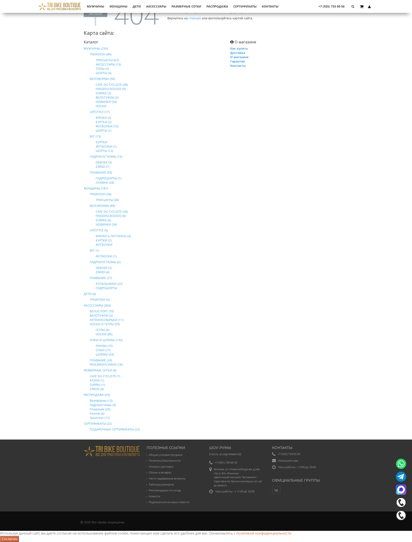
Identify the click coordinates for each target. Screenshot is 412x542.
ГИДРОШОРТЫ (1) (108, 178)
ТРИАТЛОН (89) (100, 54)
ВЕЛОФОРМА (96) (102, 79)
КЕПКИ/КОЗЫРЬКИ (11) (106, 320)
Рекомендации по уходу (165, 490)
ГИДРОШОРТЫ (106, 288)
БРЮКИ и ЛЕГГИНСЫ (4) (113, 236)
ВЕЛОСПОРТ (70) (102, 311)
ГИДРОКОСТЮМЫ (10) (106, 156)
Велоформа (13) (101, 400)
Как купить (239, 48)
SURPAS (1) (97, 385)
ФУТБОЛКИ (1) (106, 146)
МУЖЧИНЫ (95, 6)
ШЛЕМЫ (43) (105, 354)
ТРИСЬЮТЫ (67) (107, 60)
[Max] (401, 489)
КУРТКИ (101, 142)
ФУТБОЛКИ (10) (107, 126)
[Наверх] (400, 530)
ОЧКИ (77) (103, 350)
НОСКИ (101, 106)
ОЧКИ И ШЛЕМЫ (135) (106, 340)
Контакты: (282, 448)
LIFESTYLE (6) (99, 230)
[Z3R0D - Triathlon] (59, 4)
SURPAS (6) (103, 220)
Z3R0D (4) (102, 272)
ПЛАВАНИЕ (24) (101, 360)
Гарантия (237, 61)
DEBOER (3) (104, 162)
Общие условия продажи (165, 455)
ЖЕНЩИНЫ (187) (96, 188)
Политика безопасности (165, 461)
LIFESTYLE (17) (100, 112)
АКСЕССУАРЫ (156, 6)
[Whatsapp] (401, 464)
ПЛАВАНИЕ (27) (101, 278)
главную (195, 18)
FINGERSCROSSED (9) (111, 89)
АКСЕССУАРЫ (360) (97, 305)
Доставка (237, 53)
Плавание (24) (100, 409)
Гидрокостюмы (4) (103, 405)
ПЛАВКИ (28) (105, 182)
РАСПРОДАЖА (217, 6)
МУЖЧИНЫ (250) (96, 48)
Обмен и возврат (160, 472)
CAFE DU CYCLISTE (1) (105, 376)
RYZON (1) (97, 380)
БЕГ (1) (94, 250)
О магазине (239, 57)
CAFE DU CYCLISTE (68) (112, 84)
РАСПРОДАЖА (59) (97, 395)
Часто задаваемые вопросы (167, 478)
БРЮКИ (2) (103, 118)
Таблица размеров (161, 484)
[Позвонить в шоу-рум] (401, 515)
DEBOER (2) (104, 268)
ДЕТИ (137, 6)
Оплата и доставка (161, 467)
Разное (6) (97, 413)
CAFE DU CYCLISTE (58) (112, 211)
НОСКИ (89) (104, 334)
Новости (154, 496)
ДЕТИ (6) (90, 294)
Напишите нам (288, 461)
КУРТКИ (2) (104, 122)
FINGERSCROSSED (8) (111, 216)
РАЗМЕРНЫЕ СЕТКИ (186, 6)
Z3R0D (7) (102, 167)
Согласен (9, 538)
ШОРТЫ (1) (103, 130)
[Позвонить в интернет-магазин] (401, 502)
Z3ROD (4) (97, 389)
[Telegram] (401, 477)
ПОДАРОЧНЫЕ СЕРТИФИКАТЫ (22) (115, 429)
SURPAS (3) (103, 93)
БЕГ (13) (95, 136)
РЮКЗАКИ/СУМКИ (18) (106, 364)
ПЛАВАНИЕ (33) (101, 172)
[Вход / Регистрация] (369, 6)
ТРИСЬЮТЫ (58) (107, 200)
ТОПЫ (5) (102, 69)
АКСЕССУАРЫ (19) (108, 64)
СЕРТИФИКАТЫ (245, 6)
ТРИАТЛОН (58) (100, 194)
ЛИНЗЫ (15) (104, 346)
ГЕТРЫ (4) (102, 330)
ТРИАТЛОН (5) (100, 300)
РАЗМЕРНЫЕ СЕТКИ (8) (100, 370)
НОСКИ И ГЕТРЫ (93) (105, 324)
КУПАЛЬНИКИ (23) (109, 284)
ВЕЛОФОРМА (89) (102, 206)
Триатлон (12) (100, 418)
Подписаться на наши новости (169, 502)
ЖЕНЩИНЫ (118, 6)
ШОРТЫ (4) (103, 73)
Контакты (270, 6)
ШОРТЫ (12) (104, 151)
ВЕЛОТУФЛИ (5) (107, 97)
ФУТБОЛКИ (104, 245)
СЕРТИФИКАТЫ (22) (98, 423)
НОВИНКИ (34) (106, 102)
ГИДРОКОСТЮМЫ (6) (105, 262)
